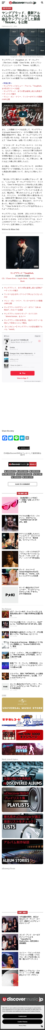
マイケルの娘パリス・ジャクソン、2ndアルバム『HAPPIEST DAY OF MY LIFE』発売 (26, 622)
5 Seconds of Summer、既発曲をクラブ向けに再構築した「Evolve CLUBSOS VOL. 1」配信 (26, 644)
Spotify (32, 278)
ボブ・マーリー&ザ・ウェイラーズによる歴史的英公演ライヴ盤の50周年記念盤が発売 (26, 613)
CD (3, 278)
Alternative (11, 471)
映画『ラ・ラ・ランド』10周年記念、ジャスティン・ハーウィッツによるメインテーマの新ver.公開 (26, 665)
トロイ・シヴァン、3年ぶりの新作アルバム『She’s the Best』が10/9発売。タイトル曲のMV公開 (26, 654)
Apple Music (23, 278)
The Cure (38, 474)
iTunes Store (11, 278)
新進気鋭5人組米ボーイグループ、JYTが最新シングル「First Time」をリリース (26, 633)
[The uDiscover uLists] (22, 837)
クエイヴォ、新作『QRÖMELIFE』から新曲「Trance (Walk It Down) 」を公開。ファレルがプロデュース (26, 675)
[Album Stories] (22, 863)
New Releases (9, 474)
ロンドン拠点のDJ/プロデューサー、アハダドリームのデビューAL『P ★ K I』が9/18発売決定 (26, 685)
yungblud (17, 477)
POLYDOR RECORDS (25, 474)
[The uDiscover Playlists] (22, 811)
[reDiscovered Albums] (22, 785)
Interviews (36, 471)
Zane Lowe (29, 477)
